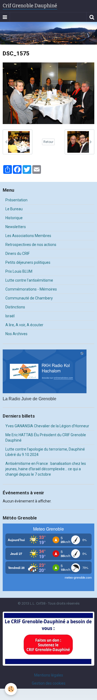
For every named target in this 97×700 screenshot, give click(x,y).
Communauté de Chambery (29, 298)
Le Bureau (14, 209)
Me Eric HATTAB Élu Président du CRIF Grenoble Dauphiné (45, 437)
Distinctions (15, 307)
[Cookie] (11, 689)
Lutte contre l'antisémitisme (29, 280)
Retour (48, 142)
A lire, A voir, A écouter (24, 325)
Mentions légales (48, 675)
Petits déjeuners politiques (27, 262)
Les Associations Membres (28, 236)
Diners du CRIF (17, 253)
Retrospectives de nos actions (30, 244)
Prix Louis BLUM (18, 271)
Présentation (16, 200)
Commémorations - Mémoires (31, 289)
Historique (14, 218)
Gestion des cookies (48, 683)
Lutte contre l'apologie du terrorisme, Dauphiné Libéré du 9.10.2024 (45, 452)
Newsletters (15, 227)
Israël (10, 316)
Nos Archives (16, 334)
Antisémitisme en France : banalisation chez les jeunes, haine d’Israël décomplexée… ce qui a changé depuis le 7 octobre (45, 468)
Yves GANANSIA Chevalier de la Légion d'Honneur (47, 426)
